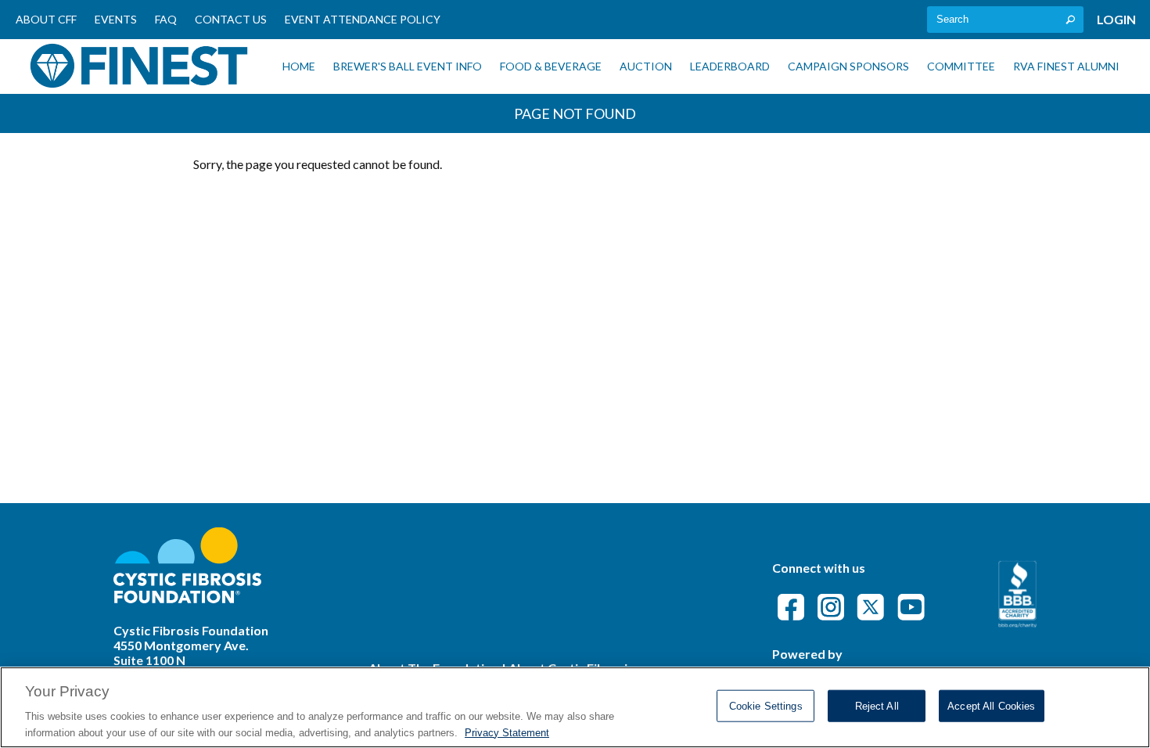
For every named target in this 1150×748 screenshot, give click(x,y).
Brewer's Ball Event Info (407, 66)
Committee (961, 66)
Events (116, 19)
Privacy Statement (507, 732)
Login (1116, 19)
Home (298, 66)
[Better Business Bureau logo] (1017, 622)
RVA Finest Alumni (1066, 66)
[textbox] (1005, 19)
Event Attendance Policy (362, 19)
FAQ (166, 19)
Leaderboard (730, 66)
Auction (646, 66)
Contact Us (231, 19)
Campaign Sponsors (848, 66)
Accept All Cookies (991, 706)
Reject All (877, 706)
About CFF (46, 19)
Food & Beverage (551, 66)
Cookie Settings (766, 706)
